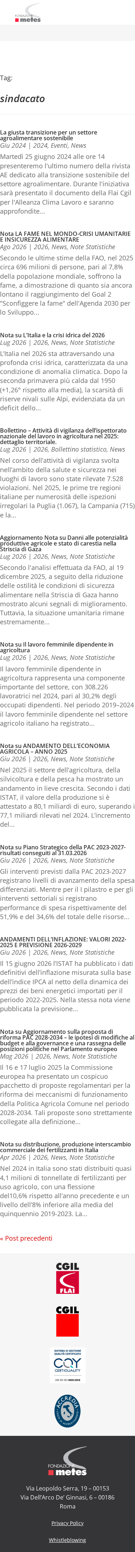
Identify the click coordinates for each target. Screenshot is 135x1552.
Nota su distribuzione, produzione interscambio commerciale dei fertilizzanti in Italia (65, 1146)
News (78, 144)
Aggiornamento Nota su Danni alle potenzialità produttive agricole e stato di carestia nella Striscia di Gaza (64, 542)
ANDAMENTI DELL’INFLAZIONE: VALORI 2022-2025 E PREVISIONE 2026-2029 (63, 941)
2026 (41, 245)
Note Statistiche (92, 245)
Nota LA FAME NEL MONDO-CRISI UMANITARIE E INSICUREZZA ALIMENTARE (65, 235)
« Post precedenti (26, 1237)
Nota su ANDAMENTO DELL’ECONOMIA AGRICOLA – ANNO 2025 (55, 747)
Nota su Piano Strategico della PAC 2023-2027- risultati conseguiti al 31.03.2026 (63, 849)
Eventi (59, 144)
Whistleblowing (67, 1538)
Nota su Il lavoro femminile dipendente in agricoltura (56, 646)
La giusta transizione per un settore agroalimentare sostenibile (48, 134)
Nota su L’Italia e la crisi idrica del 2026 (52, 334)
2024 (40, 144)
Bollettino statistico (79, 448)
